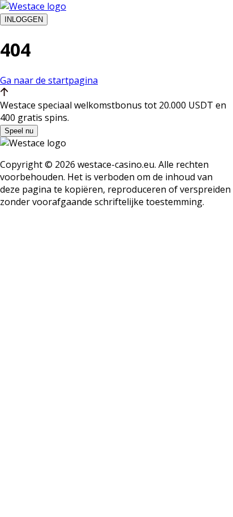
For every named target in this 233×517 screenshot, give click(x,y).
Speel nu (19, 131)
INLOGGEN (24, 19)
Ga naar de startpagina (49, 80)
